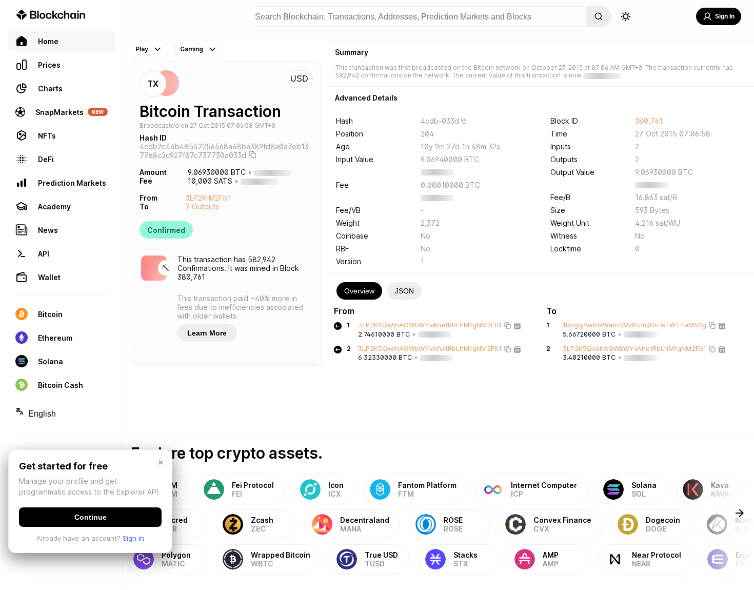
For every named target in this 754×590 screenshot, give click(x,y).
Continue (90, 517)
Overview (359, 291)
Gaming (191, 49)
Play (141, 49)
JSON (404, 291)
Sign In (725, 16)
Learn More (207, 333)
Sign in (133, 538)
